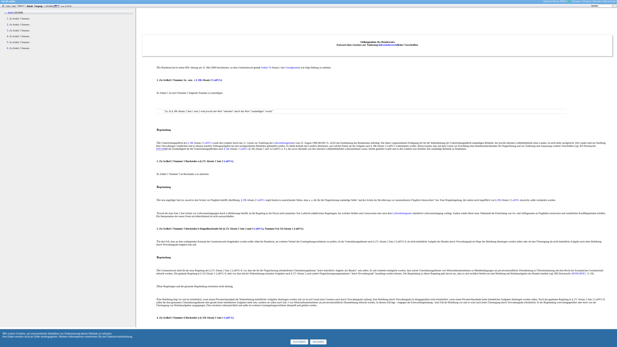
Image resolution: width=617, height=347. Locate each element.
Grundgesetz (291, 67)
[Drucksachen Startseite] (3, 6)
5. (8, 42)
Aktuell (547, 1)
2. (8, 24)
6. (8, 48)
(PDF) (562, 1)
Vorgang (38, 6)
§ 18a (226, 148)
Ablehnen (318, 342)
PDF (582, 273)
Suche (594, 5)
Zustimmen (299, 342)
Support (587, 1)
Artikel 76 (266, 67)
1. (8, 18)
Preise (556, 1)
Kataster (577, 1)
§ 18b (199, 80)
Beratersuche (610, 1)
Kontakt (597, 1)
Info (8, 6)
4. (8, 36)
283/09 (574, 273)
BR (569, 1)
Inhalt (30, 6)
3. (8, 30)
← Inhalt (8, 12)
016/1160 (161, 148)
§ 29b (244, 200)
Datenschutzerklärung (119, 336)
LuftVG (216, 80)
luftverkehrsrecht (388, 45)
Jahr (14, 6)
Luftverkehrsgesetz (283, 143)
